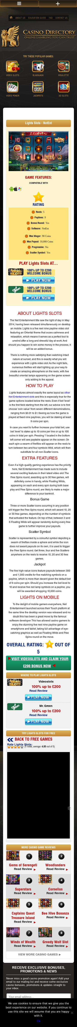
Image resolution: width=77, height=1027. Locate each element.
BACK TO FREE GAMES (33, 740)
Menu (19, 3)
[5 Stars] (22, 747)
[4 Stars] (18, 747)
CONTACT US (61, 18)
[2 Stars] (12, 747)
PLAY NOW (40, 698)
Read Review (38, 691)
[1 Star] (8, 747)
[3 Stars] (15, 747)
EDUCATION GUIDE (37, 18)
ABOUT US (20, 18)
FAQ (51, 18)
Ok (38, 1021)
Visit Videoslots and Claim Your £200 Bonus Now (39, 662)
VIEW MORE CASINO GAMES (38, 954)
